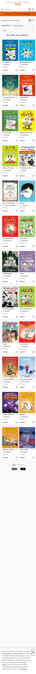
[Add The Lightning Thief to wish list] (16, 105)
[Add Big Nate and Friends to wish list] (33, 141)
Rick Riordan (7, 99)
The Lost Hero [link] (24, 450)
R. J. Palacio (24, 205)
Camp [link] (4, 344)
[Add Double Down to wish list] (33, 105)
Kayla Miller (7, 346)
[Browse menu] (33, 9)
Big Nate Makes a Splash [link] (26, 62)
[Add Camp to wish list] (16, 352)
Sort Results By (5, 25)
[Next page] (23, 465)
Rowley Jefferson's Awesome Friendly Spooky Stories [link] (9, 414)
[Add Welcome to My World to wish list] (16, 458)
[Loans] (29, 10)
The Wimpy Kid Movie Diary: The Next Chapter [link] (26, 168)
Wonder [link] (22, 203)
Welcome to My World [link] (9, 450)
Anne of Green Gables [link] (9, 203)
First (14, 469)
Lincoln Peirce (24, 64)
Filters (4, 30)
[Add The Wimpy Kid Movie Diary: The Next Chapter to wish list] (33, 176)
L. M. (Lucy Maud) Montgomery (10, 205)
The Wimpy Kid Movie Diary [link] (9, 309)
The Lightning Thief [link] (9, 97)
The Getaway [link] (7, 62)
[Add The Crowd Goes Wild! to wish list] (33, 317)
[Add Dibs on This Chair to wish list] (16, 176)
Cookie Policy (23, 669)
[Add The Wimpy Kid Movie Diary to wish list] (16, 317)
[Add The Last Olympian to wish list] (16, 387)
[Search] (2, 9)
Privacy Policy (18, 653)
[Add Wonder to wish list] (33, 211)
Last (23, 469)
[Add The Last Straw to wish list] (16, 141)
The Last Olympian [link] (8, 379)
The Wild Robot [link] (7, 274)
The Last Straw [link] (7, 133)
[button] (30, 21)
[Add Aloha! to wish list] (33, 282)
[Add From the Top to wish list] (33, 352)
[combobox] (14, 10)
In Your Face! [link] (24, 238)
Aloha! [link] (22, 274)
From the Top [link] (24, 344)
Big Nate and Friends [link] (26, 133)
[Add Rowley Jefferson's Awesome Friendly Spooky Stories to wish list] (16, 422)
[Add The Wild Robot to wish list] (16, 282)
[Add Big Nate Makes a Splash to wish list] (33, 70)
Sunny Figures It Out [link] (26, 379)
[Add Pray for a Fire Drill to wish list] (16, 246)
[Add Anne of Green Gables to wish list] (16, 211)
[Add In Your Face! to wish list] (33, 246)
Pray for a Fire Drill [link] (8, 238)
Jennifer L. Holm (25, 381)
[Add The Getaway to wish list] (16, 70)
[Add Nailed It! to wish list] (33, 422)
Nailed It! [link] (22, 414)
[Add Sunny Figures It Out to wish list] (33, 387)
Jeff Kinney (7, 64)
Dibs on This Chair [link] (8, 168)
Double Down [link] (24, 97)
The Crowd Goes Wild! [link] (26, 309)
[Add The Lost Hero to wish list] (33, 458)
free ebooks (27, 14)
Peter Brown (7, 276)
